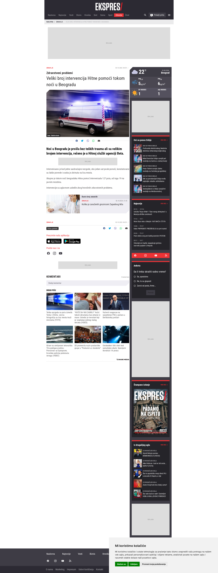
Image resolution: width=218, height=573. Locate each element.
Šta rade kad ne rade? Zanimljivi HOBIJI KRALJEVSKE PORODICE (151, 494)
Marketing (60, 569)
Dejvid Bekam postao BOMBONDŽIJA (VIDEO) (151, 453)
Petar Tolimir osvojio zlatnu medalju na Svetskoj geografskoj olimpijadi (151, 169)
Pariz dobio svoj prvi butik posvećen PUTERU (151, 234)
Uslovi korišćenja (86, 569)
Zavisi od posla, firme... (146, 286)
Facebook (48, 253)
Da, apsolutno (142, 276)
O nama (49, 569)
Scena (102, 15)
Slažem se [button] (121, 564)
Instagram (54, 253)
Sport (110, 15)
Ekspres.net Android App (72, 241)
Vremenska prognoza (151, 72)
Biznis (78, 15)
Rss (166, 255)
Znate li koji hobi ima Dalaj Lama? (151, 483)
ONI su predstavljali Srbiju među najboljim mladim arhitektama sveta (151, 179)
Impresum (71, 569)
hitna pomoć (52, 228)
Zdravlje (119, 15)
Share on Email (99, 141)
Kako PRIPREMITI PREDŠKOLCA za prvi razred (151, 227)
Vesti (71, 15)
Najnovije (62, 15)
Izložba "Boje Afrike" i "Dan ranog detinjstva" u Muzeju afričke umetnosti (151, 211)
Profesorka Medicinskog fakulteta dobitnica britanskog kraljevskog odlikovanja (151, 148)
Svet (95, 15)
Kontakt (99, 569)
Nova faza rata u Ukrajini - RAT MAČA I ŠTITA (151, 220)
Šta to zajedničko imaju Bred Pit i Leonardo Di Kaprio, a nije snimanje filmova (151, 473)
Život (127, 15)
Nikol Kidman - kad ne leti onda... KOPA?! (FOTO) (151, 463)
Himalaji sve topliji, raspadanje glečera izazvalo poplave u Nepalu (151, 243)
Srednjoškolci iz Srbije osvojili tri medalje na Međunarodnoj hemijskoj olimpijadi (151, 189)
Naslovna (52, 15)
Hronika (87, 15)
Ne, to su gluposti (144, 281)
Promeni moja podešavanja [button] (154, 564)
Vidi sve (163, 140)
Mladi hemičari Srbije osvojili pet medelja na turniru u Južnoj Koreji (151, 158)
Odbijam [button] (134, 564)
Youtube (61, 253)
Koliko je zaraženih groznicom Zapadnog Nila (87, 204)
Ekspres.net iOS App (54, 241)
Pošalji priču (159, 15)
